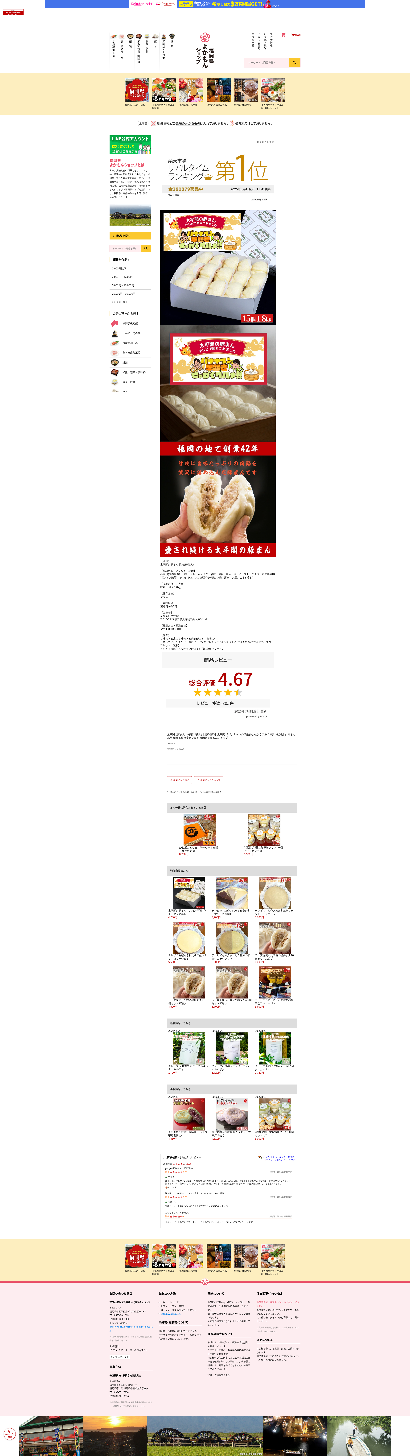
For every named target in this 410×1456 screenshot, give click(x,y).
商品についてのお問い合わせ (183, 792)
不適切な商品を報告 (212, 792)
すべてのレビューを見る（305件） (279, 1157)
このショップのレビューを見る (280, 1160)
